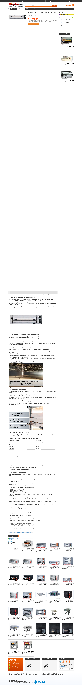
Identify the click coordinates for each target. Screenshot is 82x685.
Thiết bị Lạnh (35, 8)
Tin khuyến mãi (37, 1)
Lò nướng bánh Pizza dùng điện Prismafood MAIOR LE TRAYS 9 (20, 532)
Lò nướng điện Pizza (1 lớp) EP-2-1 (14, 585)
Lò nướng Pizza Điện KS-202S (54, 584)
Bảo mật (63, 1)
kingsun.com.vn (62, 666)
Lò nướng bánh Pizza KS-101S (14, 567)
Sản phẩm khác (12, 536)
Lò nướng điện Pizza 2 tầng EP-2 (68, 602)
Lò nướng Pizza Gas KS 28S (40, 618)
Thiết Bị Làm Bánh (21, 8)
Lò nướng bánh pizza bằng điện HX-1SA (40, 602)
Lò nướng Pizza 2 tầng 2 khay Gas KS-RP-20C (27, 619)
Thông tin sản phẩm (29, 1)
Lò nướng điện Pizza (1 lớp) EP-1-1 (27, 585)
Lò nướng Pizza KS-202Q (13, 601)
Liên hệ (73, 1)
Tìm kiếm (54, 5)
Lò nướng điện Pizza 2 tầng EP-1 (14, 619)
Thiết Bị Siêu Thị (29, 8)
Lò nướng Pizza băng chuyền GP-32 (13, 636)
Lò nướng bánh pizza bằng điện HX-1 (54, 602)
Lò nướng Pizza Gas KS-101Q (40, 567)
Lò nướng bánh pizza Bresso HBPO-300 (40, 636)
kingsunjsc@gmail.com (28, 677)
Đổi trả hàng (48, 1)
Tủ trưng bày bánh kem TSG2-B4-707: (67, 64)
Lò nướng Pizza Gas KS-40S (27, 601)
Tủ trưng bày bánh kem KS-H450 (66, 81)
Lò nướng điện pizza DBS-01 (27, 550)
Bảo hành (43, 1)
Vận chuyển (68, 1)
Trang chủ (22, 1)
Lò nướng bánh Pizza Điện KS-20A (67, 551)
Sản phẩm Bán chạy (64, 33)
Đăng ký (71, 668)
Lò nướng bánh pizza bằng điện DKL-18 (27, 636)
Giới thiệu (28, 660)
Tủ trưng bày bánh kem (64, 47)
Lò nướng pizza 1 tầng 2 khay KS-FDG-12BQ (40, 551)
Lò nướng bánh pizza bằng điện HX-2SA (54, 619)
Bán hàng (59, 1)
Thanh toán (54, 1)
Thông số (13, 292)
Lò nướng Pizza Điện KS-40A (40, 584)
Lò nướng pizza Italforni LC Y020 (13, 653)
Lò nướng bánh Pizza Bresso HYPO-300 (67, 636)
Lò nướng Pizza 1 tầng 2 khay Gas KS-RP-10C (54, 568)
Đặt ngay (33, 24)
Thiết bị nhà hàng (13, 8)
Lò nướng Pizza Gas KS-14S (67, 584)
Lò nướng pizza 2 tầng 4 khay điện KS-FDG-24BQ (67, 568)
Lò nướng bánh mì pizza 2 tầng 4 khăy (13, 543)
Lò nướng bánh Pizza (52, 550)
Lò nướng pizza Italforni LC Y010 (27, 653)
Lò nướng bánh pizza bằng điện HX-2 (67, 619)
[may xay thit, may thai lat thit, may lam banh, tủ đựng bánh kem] (16, 4)
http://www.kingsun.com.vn (16, 677)
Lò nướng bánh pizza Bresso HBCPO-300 (54, 636)
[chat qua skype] (72, 17)
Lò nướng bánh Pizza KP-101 (27, 567)
